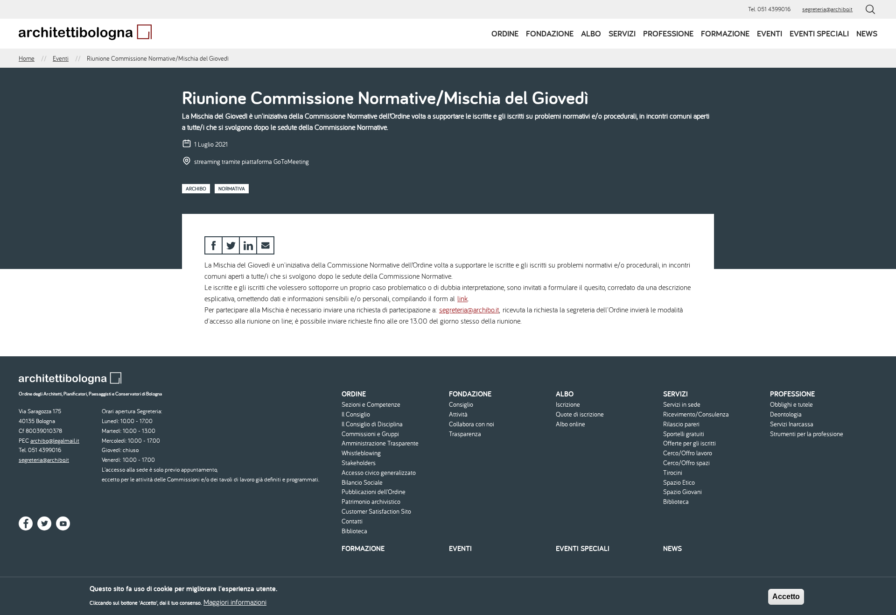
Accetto (786, 597)
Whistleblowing (361, 453)
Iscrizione (568, 405)
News (866, 33)
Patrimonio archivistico (371, 502)
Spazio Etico (679, 483)
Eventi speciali (819, 33)
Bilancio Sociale (362, 483)
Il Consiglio (356, 414)
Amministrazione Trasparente (380, 443)
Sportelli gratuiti (683, 434)
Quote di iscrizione (580, 414)
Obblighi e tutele (791, 405)
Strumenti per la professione (806, 434)
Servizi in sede (681, 405)
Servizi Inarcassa (791, 424)
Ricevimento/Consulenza (696, 414)
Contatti (352, 521)
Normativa (231, 188)
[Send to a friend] (265, 245)
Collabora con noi (471, 424)
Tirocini (672, 473)
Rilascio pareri (681, 424)
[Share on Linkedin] (248, 245)
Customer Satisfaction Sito (376, 512)
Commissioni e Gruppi (370, 434)
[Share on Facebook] (213, 245)
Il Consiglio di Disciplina (372, 424)
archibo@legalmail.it (54, 441)
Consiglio (461, 405)
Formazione (725, 33)
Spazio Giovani (682, 492)
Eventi (769, 33)
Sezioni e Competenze (371, 405)
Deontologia (786, 414)
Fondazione (550, 33)
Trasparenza (465, 434)
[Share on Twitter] (231, 245)
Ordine (504, 33)
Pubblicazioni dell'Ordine (374, 492)
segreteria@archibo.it (827, 9)
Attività (458, 414)
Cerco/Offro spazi (686, 463)
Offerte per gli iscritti (689, 443)
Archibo (196, 188)
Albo (591, 33)
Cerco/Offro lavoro (687, 453)
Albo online (570, 424)
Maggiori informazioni (234, 602)
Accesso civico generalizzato (379, 473)
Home (27, 58)
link (462, 298)
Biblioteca (354, 531)
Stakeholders (359, 463)
